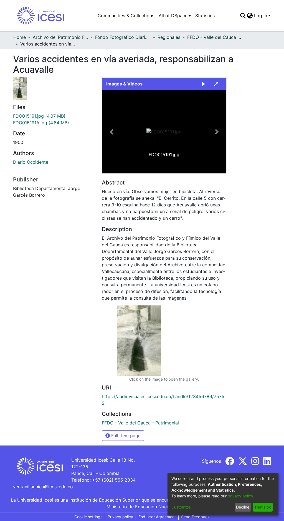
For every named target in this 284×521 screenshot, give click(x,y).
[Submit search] (243, 15)
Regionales (169, 37)
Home (19, 37)
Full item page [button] (125, 435)
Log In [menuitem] (260, 15)
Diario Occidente (30, 162)
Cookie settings (88, 516)
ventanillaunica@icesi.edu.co (43, 486)
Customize (181, 507)
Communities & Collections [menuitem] (126, 15)
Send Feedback (195, 516)
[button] (111, 131)
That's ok (262, 507)
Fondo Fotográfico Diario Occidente (123, 37)
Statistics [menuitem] (205, 15)
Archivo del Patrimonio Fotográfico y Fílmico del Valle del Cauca (60, 37)
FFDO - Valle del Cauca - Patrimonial (215, 37)
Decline (242, 507)
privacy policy (240, 496)
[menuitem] (175, 15)
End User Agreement (157, 516)
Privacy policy (120, 516)
